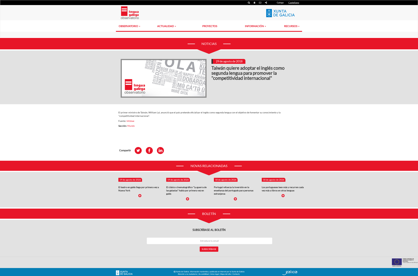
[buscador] (249, 2)
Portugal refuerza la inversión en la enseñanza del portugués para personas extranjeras (233, 190)
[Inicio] (130, 12)
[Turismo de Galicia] (289, 272)
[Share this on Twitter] (139, 150)
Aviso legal (214, 274)
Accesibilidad (204, 274)
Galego (280, 2)
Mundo (131, 125)
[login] (255, 2)
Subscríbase (209, 249)
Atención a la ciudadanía (187, 274)
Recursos (291, 26)
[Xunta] (280, 13)
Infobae (130, 121)
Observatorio (129, 26)
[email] (260, 2)
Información (254, 26)
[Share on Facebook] (150, 150)
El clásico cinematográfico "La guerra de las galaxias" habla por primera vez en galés (186, 190)
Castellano (293, 2)
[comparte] (266, 2)
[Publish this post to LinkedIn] (162, 150)
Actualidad (165, 26)
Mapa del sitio (225, 274)
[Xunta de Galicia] (124, 273)
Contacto (236, 274)
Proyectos (209, 26)
